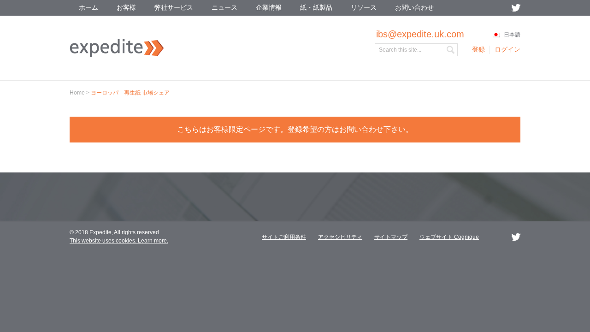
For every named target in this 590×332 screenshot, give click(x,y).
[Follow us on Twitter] (515, 8)
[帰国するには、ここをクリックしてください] (117, 55)
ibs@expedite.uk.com (420, 34)
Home (77, 92)
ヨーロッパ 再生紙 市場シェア (130, 92)
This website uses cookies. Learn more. (119, 240)
